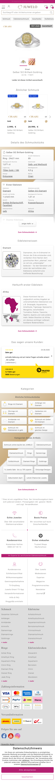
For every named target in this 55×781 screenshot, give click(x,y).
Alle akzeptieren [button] (27, 770)
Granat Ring (6, 673)
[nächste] (49, 116)
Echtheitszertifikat (14, 573)
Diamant (7, 190)
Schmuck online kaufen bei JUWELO (18, 445)
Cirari (30, 176)
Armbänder (6, 622)
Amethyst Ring (7, 657)
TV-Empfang (14, 585)
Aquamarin (33, 661)
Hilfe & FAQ (14, 597)
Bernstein (32, 665)
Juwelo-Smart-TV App (14, 589)
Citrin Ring (6, 665)
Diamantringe (7, 634)
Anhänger (5, 618)
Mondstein (32, 677)
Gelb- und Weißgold (37, 164)
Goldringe (43, 461)
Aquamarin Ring (8, 661)
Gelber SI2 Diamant (37, 190)
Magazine (40, 581)
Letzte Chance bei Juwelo (37, 478)
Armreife (5, 626)
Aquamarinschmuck (37, 622)
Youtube (10, 736)
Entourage (8, 176)
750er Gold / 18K (11, 170)
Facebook (4, 736)
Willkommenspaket (14, 577)
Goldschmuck (13, 461)
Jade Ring (5, 677)
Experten (40, 577)
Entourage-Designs (43, 470)
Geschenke (36, 19)
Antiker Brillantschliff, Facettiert (13, 204)
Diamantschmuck (16, 453)
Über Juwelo (40, 569)
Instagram (17, 736)
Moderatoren (40, 573)
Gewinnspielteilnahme (14, 581)
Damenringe (41, 453)
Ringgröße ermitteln (14, 601)
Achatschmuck (34, 614)
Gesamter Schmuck (9, 614)
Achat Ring (6, 653)
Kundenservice (14, 569)
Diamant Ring (7, 669)
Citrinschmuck (34, 630)
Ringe (29, 453)
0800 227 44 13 (14, 547)
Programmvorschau (40, 585)
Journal (39, 593)
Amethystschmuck (36, 618)
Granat (31, 673)
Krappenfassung (36, 202)
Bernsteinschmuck (36, 626)
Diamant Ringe (29, 461)
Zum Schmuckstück (26, 232)
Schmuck (6, 19)
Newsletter (40, 589)
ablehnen (26, 760)
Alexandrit (32, 653)
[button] (3, 6)
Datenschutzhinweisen (30, 764)
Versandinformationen (14, 593)
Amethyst (32, 657)
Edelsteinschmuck (21, 19)
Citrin (30, 669)
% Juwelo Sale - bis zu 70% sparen (18, 470)
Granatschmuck (35, 638)
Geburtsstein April (15, 478)
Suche (51, 12)
